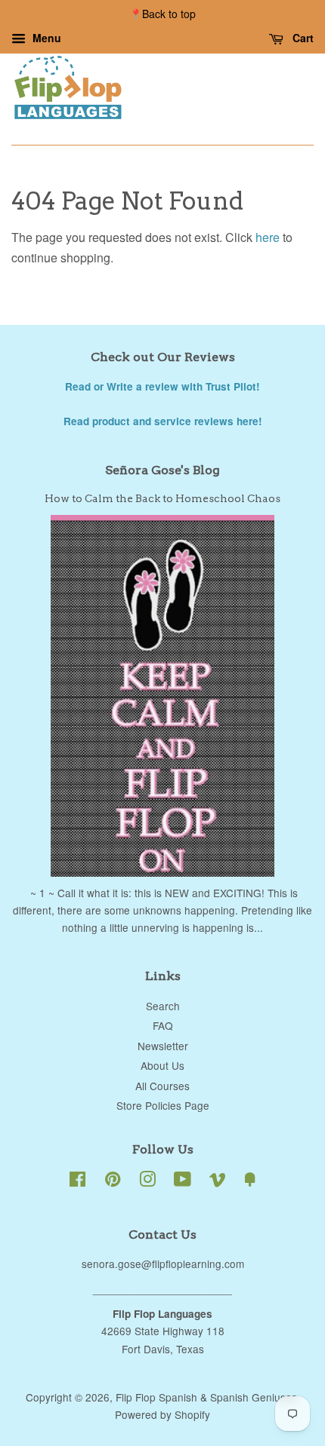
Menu (45, 37)
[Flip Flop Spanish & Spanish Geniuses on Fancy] (250, 1181)
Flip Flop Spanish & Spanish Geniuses (206, 1397)
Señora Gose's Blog (162, 470)
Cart (301, 37)
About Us (162, 1065)
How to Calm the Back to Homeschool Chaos (162, 498)
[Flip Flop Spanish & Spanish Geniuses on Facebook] (77, 1181)
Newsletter (163, 1045)
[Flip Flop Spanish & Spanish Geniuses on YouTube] (182, 1181)
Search (163, 1005)
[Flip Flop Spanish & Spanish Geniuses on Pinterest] (112, 1181)
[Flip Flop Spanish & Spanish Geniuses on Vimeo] (217, 1181)
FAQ (163, 1025)
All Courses (162, 1085)
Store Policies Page (162, 1105)
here (267, 237)
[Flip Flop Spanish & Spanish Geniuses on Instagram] (147, 1181)
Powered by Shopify (162, 1414)
